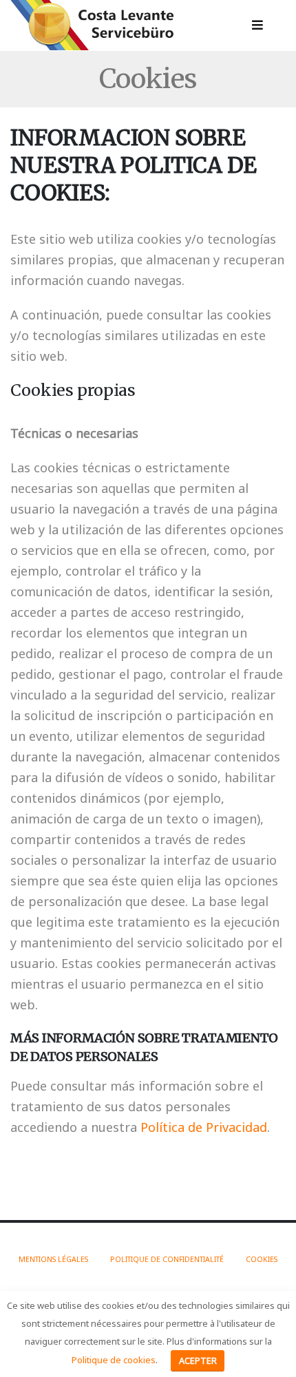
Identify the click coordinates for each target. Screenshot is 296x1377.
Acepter (198, 1360)
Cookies (261, 1259)
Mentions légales (53, 1259)
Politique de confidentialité (167, 1259)
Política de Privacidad (203, 1127)
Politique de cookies (114, 1360)
